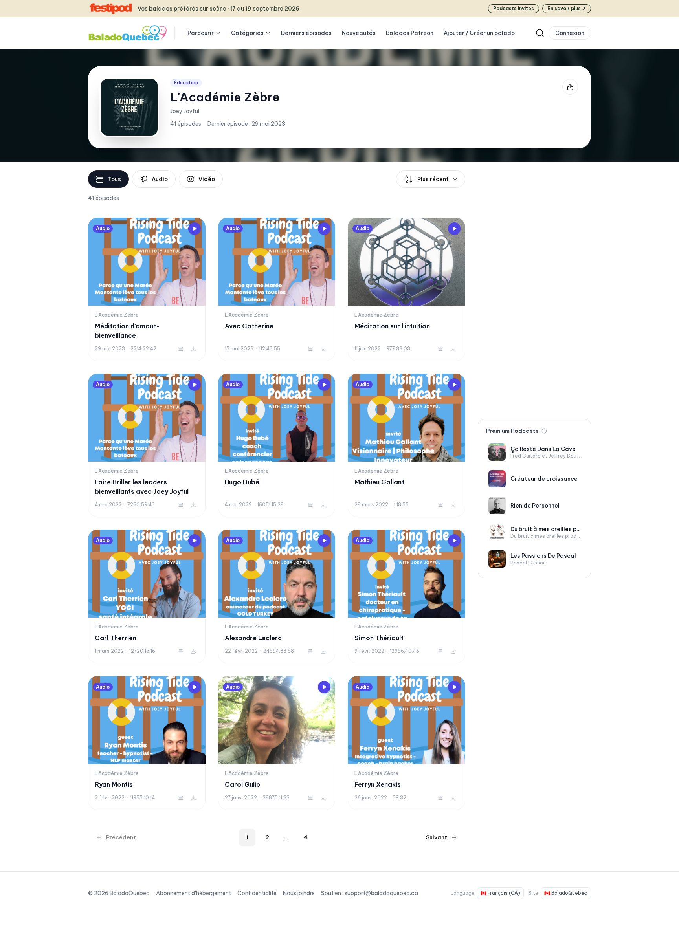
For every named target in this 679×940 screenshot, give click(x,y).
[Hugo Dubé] (277, 445)
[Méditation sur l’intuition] (406, 289)
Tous (114, 179)
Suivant (436, 837)
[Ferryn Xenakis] (406, 743)
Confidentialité (257, 893)
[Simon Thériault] (406, 596)
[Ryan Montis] (147, 743)
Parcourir (200, 33)
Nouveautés (359, 33)
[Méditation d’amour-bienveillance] (147, 289)
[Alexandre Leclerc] (277, 596)
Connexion (569, 33)
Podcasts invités (513, 8)
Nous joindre (299, 893)
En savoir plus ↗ (566, 8)
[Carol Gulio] (277, 743)
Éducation (186, 83)
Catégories (247, 33)
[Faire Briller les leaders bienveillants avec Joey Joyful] (147, 445)
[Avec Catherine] (277, 289)
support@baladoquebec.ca (381, 893)
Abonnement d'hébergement (193, 893)
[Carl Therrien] (147, 596)
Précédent (121, 837)
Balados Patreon (409, 33)
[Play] (194, 228)
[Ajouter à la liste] (180, 348)
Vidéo (206, 179)
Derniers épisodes (306, 33)
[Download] (193, 348)
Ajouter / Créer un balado (479, 33)
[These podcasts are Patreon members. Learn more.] (544, 431)
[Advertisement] (534, 288)
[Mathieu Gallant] (406, 445)
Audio (160, 179)
